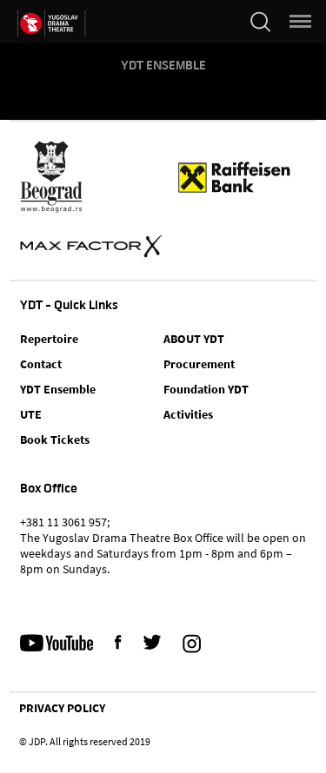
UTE (31, 414)
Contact (41, 364)
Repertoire (49, 339)
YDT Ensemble (163, 65)
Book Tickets (55, 439)
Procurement (199, 364)
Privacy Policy (62, 708)
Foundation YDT (206, 389)
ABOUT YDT (193, 339)
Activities (188, 414)
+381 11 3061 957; (65, 522)
